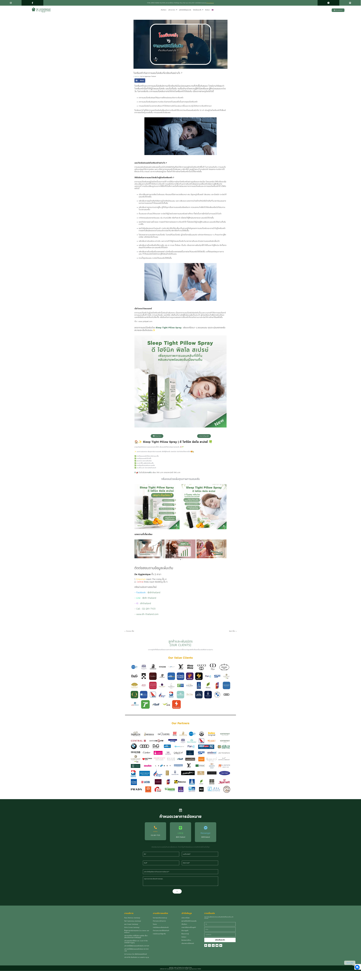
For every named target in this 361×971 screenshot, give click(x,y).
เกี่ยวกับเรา (163, 10)
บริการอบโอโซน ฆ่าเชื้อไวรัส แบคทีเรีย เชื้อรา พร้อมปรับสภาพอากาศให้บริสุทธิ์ (136, 937)
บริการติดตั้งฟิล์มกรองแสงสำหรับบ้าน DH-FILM (136, 946)
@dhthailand (154, 592)
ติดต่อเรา (207, 10)
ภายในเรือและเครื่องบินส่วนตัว (161, 927)
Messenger (206, 833)
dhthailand (145, 603)
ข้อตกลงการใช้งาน (186, 940)
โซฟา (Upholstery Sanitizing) (132, 921)
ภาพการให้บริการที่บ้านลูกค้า (188, 927)
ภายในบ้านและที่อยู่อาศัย (159, 934)
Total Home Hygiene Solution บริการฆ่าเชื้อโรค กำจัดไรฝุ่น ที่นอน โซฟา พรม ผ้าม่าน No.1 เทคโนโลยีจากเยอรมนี (176, 3)
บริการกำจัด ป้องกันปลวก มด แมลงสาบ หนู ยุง (136, 957)
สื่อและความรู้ (185, 934)
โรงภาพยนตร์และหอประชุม (160, 918)
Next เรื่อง (233, 631)
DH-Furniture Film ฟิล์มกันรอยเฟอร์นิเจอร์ (135, 954)
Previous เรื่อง (129, 631)
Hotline (155, 831)
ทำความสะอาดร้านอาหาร (159, 921)
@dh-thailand (149, 598)
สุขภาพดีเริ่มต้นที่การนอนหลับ (188, 921)
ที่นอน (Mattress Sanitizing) (132, 918)
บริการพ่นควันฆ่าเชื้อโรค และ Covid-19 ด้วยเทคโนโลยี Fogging (136, 942)
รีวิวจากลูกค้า (184, 930)
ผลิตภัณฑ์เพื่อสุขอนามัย (185, 10)
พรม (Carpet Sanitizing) (131, 924)
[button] (139, 80)
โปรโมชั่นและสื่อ (197, 10)
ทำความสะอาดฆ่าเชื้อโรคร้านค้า (161, 930)
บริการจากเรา (171, 10)
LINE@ (180, 833)
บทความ (137, 76)
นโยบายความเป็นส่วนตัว (187, 943)
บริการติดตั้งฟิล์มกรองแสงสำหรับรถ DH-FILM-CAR (136, 950)
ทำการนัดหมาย (210, 3)
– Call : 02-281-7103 (144, 609)
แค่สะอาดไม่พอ (185, 918)
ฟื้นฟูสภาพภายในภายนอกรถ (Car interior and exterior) (136, 931)
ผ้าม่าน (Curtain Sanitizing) (131, 927)
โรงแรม (155, 924)
